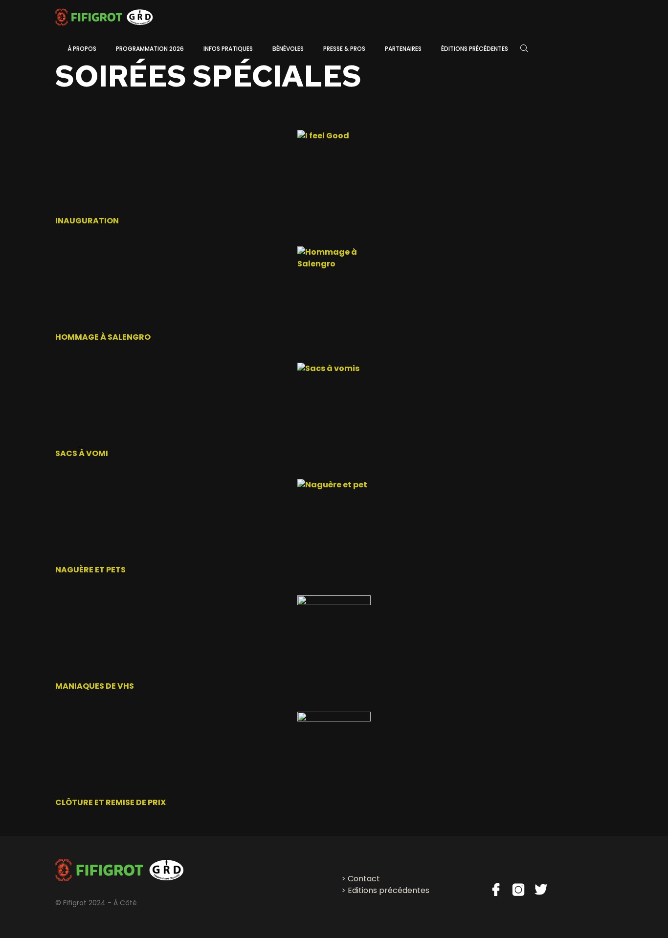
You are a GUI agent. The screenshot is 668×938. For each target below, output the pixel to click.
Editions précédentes (388, 890)
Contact (364, 878)
